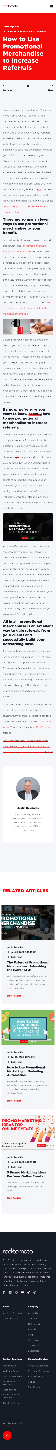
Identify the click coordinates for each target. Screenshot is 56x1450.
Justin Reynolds (11, 27)
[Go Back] (28, 86)
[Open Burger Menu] (52, 6)
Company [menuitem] (33, 1306)
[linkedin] (10, 1292)
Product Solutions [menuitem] (12, 1359)
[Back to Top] (7, 1435)
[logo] (18, 1251)
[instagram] (16, 1292)
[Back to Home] (10, 6)
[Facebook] (5, 1292)
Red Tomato (43, 727)
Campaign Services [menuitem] (38, 1359)
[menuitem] (13, 1313)
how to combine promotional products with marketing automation (27, 308)
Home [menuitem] (6, 1306)
